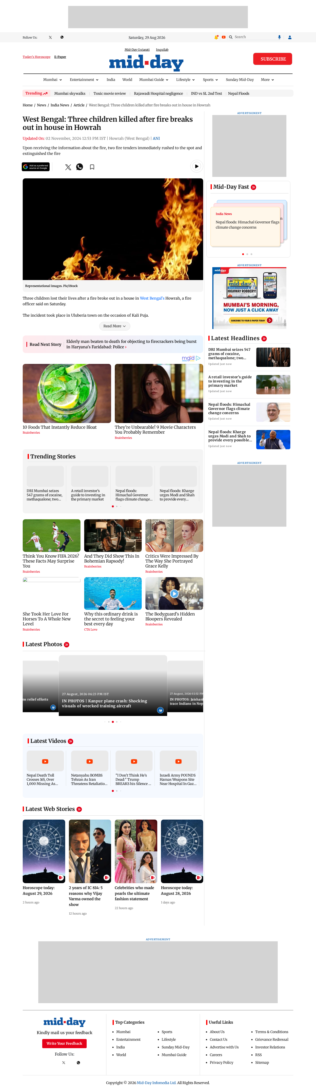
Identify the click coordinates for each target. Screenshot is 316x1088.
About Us (217, 1032)
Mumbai (50, 79)
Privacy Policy (221, 1062)
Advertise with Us (224, 1047)
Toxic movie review (110, 93)
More (265, 79)
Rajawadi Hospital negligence (158, 93)
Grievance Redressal (271, 1039)
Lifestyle (183, 79)
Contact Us (218, 1039)
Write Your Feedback (64, 1043)
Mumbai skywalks (69, 93)
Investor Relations (270, 1047)
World (127, 79)
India (111, 79)
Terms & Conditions (271, 1032)
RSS (258, 1055)
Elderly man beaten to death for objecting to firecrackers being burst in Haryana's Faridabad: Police (131, 344)
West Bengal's (152, 298)
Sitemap (262, 1062)
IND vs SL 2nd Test (206, 93)
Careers (216, 1055)
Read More (112, 326)
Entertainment (82, 79)
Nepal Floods (238, 93)
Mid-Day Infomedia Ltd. (157, 1083)
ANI (156, 138)
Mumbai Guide (151, 79)
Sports (208, 79)
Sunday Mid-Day (240, 79)
